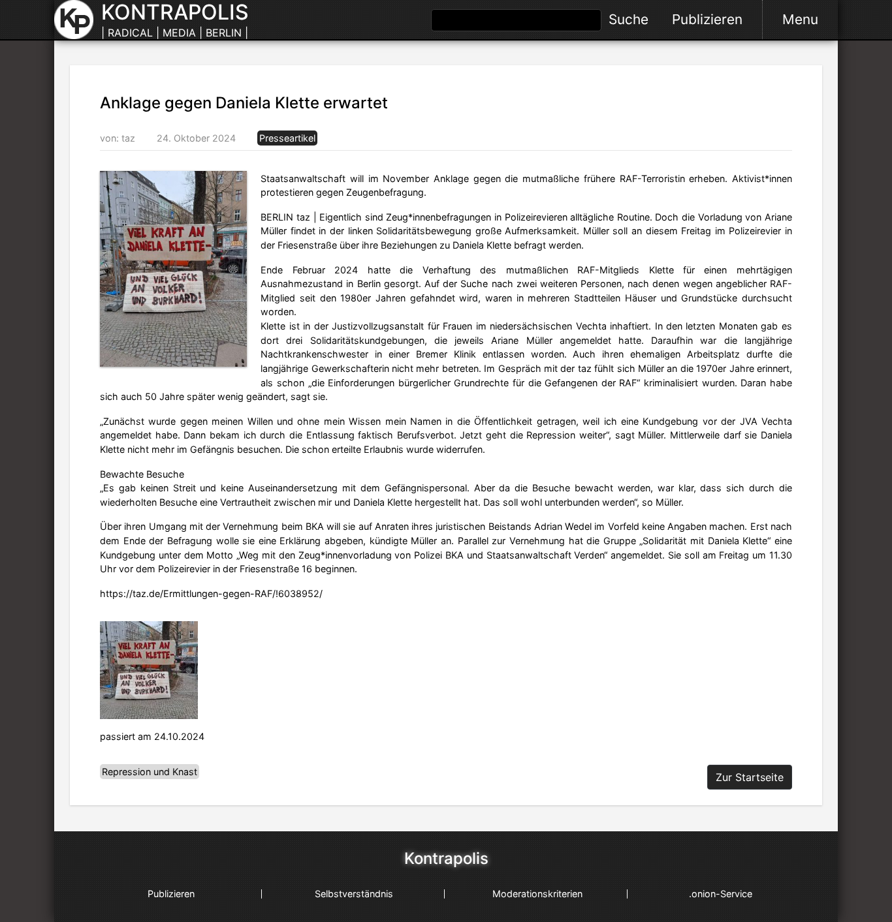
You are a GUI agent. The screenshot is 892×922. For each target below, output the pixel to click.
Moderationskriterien (537, 893)
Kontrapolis (446, 859)
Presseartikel (287, 138)
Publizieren (707, 19)
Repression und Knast (149, 771)
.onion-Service (720, 893)
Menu (800, 19)
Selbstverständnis (354, 893)
